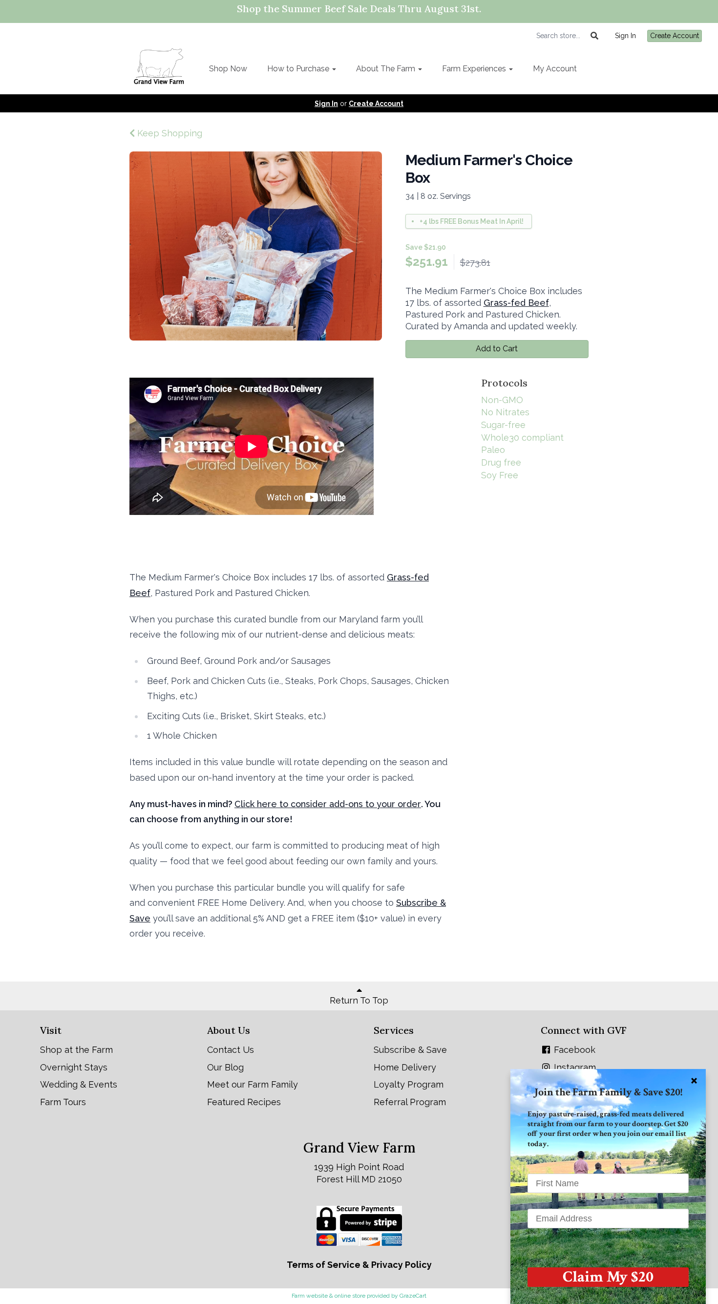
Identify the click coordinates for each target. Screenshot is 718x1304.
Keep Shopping (168, 133)
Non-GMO (502, 400)
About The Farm (386, 68)
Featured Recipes (244, 1102)
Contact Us (230, 1050)
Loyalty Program (408, 1084)
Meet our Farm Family (252, 1084)
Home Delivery (405, 1067)
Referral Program (410, 1102)
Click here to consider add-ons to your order (327, 804)
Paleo (493, 450)
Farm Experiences (475, 68)
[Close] (694, 1080)
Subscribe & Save (410, 1050)
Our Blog (225, 1067)
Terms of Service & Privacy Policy (359, 1265)
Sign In (625, 36)
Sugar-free (503, 425)
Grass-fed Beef (516, 303)
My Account (555, 68)
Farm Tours (63, 1102)
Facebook (573, 1050)
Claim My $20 (608, 1277)
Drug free (501, 462)
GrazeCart (413, 1295)
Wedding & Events (78, 1084)
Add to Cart (497, 348)
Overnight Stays (73, 1067)
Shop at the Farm (76, 1050)
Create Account (674, 36)
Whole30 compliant (522, 437)
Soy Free (499, 475)
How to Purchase (299, 68)
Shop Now (228, 68)
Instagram (573, 1067)
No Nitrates (505, 412)
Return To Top (359, 1000)
